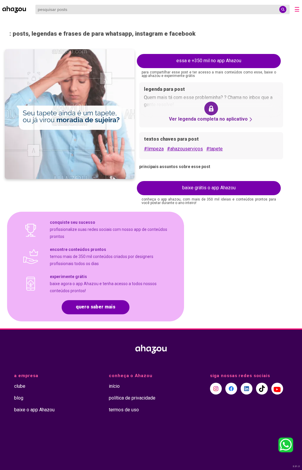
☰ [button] (297, 9)
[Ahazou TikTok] (262, 389)
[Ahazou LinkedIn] (246, 389)
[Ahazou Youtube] (277, 389)
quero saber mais (95, 307)
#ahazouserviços (185, 149)
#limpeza (154, 149)
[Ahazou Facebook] (231, 389)
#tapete (214, 149)
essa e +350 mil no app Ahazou (208, 60)
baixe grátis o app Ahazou (209, 187)
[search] (282, 9)
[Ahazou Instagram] (216, 389)
